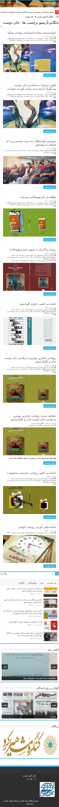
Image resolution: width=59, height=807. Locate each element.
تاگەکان (21, 583)
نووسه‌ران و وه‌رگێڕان (23, 40)
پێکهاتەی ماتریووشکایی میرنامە (38, 196)
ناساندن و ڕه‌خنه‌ (35, 40)
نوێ (42, 583)
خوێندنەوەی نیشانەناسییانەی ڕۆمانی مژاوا (32, 32)
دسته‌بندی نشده (20, 255)
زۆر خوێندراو (52, 583)
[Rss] (36, 779)
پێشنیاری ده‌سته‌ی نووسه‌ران (45, 38)
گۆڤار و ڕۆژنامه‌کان (37, 150)
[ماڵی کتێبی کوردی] (29, 3)
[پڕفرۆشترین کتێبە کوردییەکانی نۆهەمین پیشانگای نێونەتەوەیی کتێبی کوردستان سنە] (50, 636)
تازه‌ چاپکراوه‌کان (31, 38)
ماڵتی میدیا (45, 40)
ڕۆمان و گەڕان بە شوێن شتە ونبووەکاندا (33, 249)
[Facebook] (33, 779)
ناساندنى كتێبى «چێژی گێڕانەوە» (37, 303)
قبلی (4, 667)
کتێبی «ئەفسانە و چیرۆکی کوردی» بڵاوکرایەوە (25, 622)
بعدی (54, 667)
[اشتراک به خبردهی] (1, 27)
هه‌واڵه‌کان (12, 40)
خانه (57, 17)
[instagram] (31, 779)
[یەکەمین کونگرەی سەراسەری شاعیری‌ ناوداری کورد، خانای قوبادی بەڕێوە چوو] (50, 603)
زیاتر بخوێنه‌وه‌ (49, 75)
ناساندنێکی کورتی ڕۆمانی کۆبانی (37, 526)
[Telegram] (27, 779)
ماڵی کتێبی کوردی (29, 776)
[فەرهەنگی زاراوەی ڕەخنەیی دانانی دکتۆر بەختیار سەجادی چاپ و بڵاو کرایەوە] (50, 592)
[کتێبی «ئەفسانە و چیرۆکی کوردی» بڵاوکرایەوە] (50, 625)
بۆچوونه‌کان (32, 583)
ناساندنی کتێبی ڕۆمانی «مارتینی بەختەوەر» (31, 472)
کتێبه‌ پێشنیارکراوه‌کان (18, 38)
